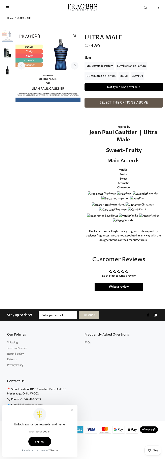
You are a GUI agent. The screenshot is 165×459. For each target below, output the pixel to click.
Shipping (12, 342)
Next (74, 66)
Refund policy (15, 353)
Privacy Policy (15, 365)
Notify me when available (123, 87)
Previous (21, 66)
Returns (12, 359)
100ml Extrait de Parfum (101, 76)
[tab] (86, 110)
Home (10, 18)
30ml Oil (137, 76)
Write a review (119, 287)
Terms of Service (17, 348)
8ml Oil (124, 76)
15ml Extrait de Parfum (99, 66)
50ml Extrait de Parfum (131, 66)
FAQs (88, 342)
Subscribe (89, 315)
